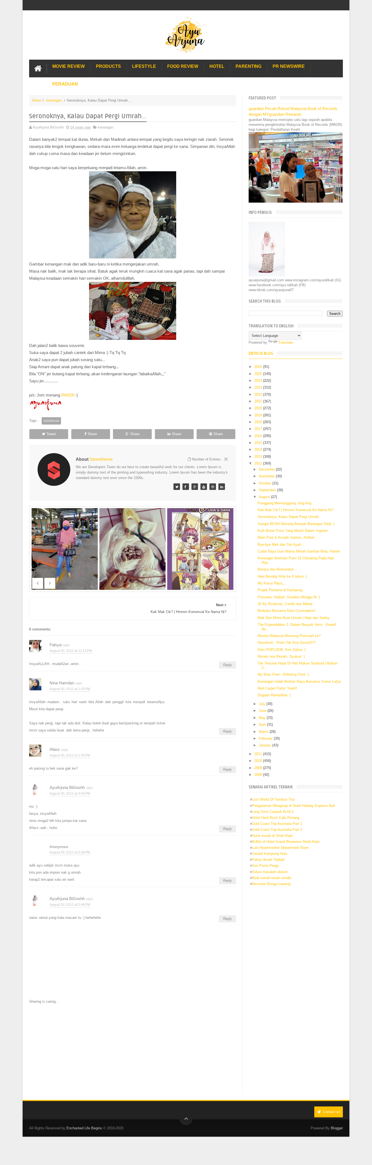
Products (108, 66)
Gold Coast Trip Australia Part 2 (277, 830)
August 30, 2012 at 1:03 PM (70, 689)
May (263, 718)
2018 (258, 422)
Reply (227, 665)
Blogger (337, 1128)
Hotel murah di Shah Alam (272, 836)
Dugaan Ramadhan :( (274, 695)
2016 (258, 436)
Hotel (216, 66)
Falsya (56, 644)
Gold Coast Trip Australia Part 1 (277, 824)
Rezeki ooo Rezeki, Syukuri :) (281, 656)
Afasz (55, 749)
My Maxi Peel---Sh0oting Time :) (283, 674)
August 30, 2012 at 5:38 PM (70, 852)
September (268, 490)
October (265, 483)
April (263, 724)
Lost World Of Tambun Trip (273, 799)
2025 (258, 374)
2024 (258, 381)
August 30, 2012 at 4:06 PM (70, 793)
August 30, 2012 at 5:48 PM (70, 905)
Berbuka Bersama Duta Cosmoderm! (287, 611)
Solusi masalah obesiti (270, 872)
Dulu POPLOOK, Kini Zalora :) (282, 650)
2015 (258, 443)
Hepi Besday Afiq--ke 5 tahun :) (282, 576)
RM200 (67, 395)
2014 (258, 449)
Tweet (51, 434)
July (262, 704)
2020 (258, 408)
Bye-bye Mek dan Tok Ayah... (281, 544)
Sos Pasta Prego (265, 866)
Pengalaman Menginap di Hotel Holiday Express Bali (293, 806)
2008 (258, 775)
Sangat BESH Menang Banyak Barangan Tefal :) (296, 524)
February (266, 738)
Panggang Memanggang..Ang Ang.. (285, 503)
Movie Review (68, 66)
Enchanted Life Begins (84, 1128)
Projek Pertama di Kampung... (281, 590)
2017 (258, 429)
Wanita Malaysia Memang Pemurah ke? (289, 636)
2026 (258, 367)
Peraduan (65, 84)
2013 (258, 457)
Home (36, 100)
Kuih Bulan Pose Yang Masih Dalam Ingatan (293, 531)
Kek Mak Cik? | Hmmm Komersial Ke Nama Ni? (295, 510)
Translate (285, 342)
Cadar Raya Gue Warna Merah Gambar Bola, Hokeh (299, 551)
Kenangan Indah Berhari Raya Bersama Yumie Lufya (299, 681)
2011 (258, 754)
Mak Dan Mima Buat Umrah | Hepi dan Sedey (294, 618)
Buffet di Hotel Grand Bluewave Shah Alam (286, 842)
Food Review (182, 66)
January (265, 745)
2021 (258, 401)
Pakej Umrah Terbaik (268, 860)
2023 (258, 387)
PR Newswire (289, 66)
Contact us (331, 1112)
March (264, 732)
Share (92, 434)
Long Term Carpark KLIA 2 (273, 812)
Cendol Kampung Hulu (269, 854)
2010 (258, 761)
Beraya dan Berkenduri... (277, 569)
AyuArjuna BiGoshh (67, 787)
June (263, 711)
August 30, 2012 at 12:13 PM (71, 651)
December (267, 469)
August (265, 497)
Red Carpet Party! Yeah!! (277, 688)
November (267, 476)
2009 (258, 768)
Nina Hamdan (62, 683)
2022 (258, 394)
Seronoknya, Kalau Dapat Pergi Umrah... (290, 517)
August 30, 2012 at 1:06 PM (70, 755)
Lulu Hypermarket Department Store (280, 848)
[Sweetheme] (176, 486)
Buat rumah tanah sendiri (271, 878)
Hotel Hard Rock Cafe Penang (275, 818)
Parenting (248, 66)
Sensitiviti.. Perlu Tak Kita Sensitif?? (287, 643)
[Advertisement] (132, 1049)
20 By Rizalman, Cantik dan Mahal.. (286, 604)
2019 (258, 415)
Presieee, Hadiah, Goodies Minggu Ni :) (289, 597)
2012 (258, 463)
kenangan (54, 100)
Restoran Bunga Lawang (271, 884)
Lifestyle (144, 66)
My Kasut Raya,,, (271, 583)
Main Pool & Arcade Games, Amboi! (286, 537)
